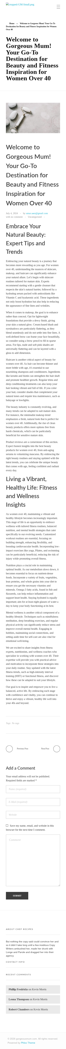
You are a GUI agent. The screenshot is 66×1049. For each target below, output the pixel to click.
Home (11, 23)
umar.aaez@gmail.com (37, 213)
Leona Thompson (19, 999)
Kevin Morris (39, 989)
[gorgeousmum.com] (21, 7)
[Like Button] (48, 217)
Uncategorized (35, 216)
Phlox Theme (28, 1042)
